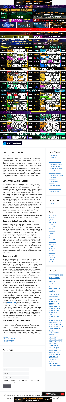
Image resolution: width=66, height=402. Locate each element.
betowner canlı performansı (53, 296)
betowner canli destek (55, 284)
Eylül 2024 (51, 237)
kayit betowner (55, 365)
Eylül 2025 (51, 220)
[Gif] (33, 68)
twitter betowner (51, 367)
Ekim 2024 (51, 235)
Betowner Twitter (55, 345)
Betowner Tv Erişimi (54, 170)
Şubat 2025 (52, 226)
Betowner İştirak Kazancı (55, 164)
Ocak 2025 (51, 228)
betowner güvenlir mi (55, 320)
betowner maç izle (59, 322)
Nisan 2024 (52, 248)
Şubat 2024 (52, 253)
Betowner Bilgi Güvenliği (55, 173)
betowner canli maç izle (54, 290)
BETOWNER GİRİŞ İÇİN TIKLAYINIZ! (33, 30)
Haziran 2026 (52, 215)
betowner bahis (54, 278)
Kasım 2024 (52, 233)
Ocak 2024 (51, 255)
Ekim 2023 (51, 262)
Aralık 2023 (52, 257)
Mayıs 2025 (52, 224)
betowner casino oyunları (53, 298)
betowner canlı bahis (54, 293)
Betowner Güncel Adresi (54, 317)
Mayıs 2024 (52, 246)
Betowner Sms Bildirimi (55, 189)
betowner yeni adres (54, 347)
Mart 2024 (51, 250)
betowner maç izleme (55, 324)
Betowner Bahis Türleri (9, 338)
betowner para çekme (54, 332)
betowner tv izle (53, 343)
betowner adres (51, 275)
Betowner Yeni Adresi (8, 341)
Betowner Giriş (52, 157)
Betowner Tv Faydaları (54, 166)
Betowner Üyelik (17, 338)
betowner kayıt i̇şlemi (52, 322)
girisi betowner (51, 361)
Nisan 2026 (52, 217)
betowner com (53, 301)
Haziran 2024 (52, 244)
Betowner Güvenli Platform (56, 175)
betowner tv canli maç (56, 340)
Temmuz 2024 (52, 242)
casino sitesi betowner (54, 354)
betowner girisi (55, 304)
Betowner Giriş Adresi (56, 308)
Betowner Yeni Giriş (55, 350)
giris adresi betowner (53, 358)
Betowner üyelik (11, 302)
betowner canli (52, 281)
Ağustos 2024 (52, 239)
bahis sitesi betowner (54, 274)
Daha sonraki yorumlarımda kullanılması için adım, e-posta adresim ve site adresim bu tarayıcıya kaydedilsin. (22, 381)
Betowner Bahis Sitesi (54, 279)
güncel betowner (54, 363)
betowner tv (52, 338)
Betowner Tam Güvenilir (55, 162)
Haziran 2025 (52, 222)
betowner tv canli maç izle (55, 341)
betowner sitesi (51, 334)
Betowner (6, 337)
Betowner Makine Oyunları (55, 168)
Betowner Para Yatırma (54, 329)
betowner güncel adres (54, 313)
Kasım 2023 (52, 259)
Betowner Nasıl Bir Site (9, 340)
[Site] (16, 50)
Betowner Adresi (53, 155)
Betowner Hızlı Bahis (54, 191)
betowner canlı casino (54, 294)
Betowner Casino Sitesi (54, 299)
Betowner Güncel (54, 310)
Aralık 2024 (52, 231)
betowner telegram (53, 336)
